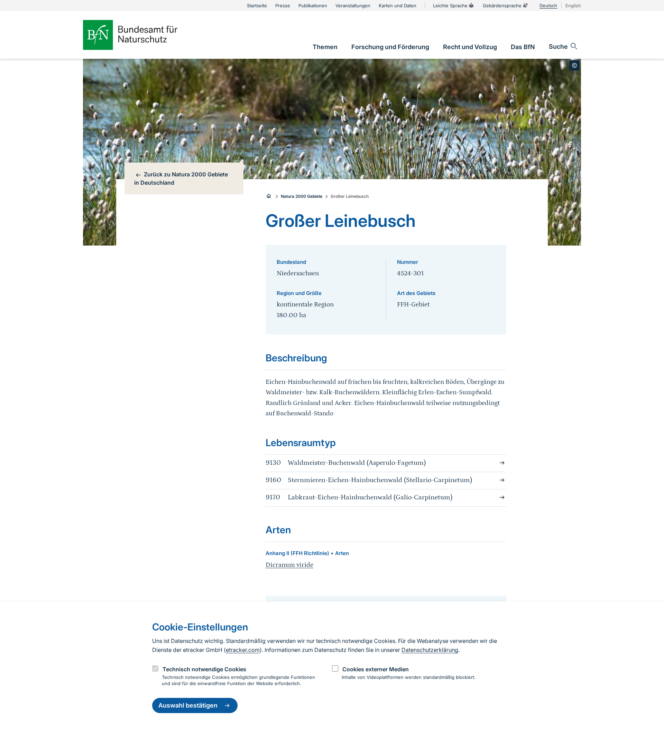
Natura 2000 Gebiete (301, 196)
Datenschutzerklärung (430, 649)
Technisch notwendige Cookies (204, 669)
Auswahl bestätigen (188, 705)
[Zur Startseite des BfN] (142, 34)
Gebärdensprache (502, 5)
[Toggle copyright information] (574, 65)
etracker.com (243, 649)
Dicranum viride (289, 565)
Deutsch (548, 5)
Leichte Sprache (450, 5)
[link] (325, 46)
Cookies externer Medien (375, 669)
